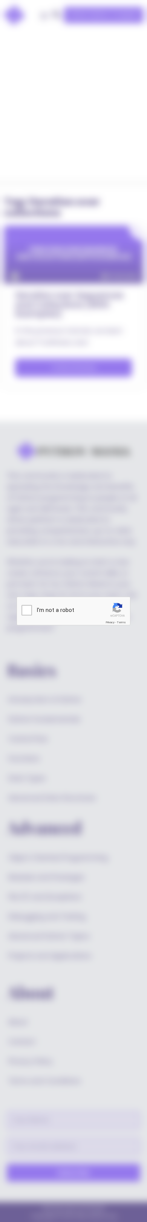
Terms (121, 622)
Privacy (110, 622)
